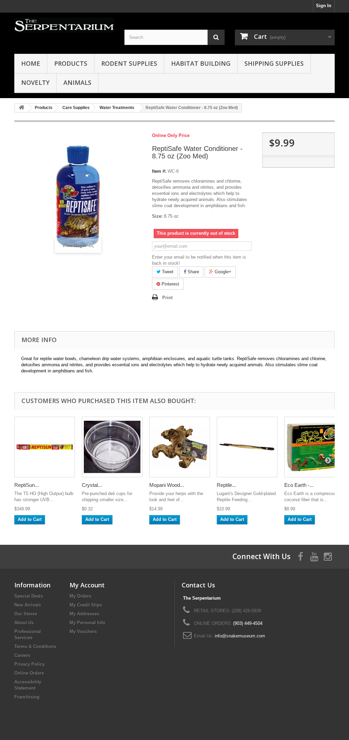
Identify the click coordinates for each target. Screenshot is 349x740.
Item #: (159, 171)
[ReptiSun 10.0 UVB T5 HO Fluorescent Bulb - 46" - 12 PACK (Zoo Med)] (44, 447)
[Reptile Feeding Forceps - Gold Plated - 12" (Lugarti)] (247, 447)
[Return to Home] (21, 108)
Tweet (167, 271)
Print (167, 297)
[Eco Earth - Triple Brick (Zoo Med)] (314, 447)
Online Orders (29, 673)
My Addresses (84, 613)
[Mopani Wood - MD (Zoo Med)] (179, 447)
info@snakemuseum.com (240, 635)
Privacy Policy (29, 664)
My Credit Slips (86, 604)
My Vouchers (83, 631)
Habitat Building (200, 63)
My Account (87, 585)
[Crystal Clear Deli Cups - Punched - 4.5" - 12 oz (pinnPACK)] (112, 447)
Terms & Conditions (35, 646)
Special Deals (28, 596)
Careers (22, 655)
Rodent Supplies (129, 63)
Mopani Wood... (166, 485)
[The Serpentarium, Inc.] (64, 25)
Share (192, 271)
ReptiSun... (26, 485)
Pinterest (169, 284)
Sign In (323, 5)
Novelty (35, 82)
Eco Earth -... (299, 485)
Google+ (222, 271)
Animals (77, 82)
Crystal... (92, 485)
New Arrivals (27, 604)
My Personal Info (87, 622)
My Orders (80, 596)
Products (70, 63)
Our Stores (25, 613)
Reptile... (226, 485)
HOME (30, 63)
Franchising (27, 696)
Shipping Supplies (274, 63)
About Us (24, 622)
